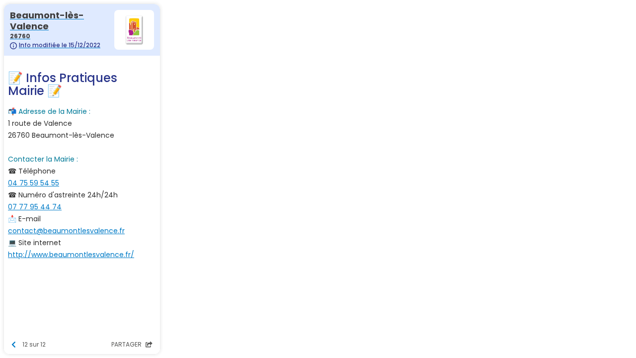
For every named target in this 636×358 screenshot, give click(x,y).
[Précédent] (13, 344)
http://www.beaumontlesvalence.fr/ (71, 255)
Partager (127, 344)
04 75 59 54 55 (33, 183)
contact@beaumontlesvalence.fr (66, 231)
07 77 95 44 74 (35, 207)
